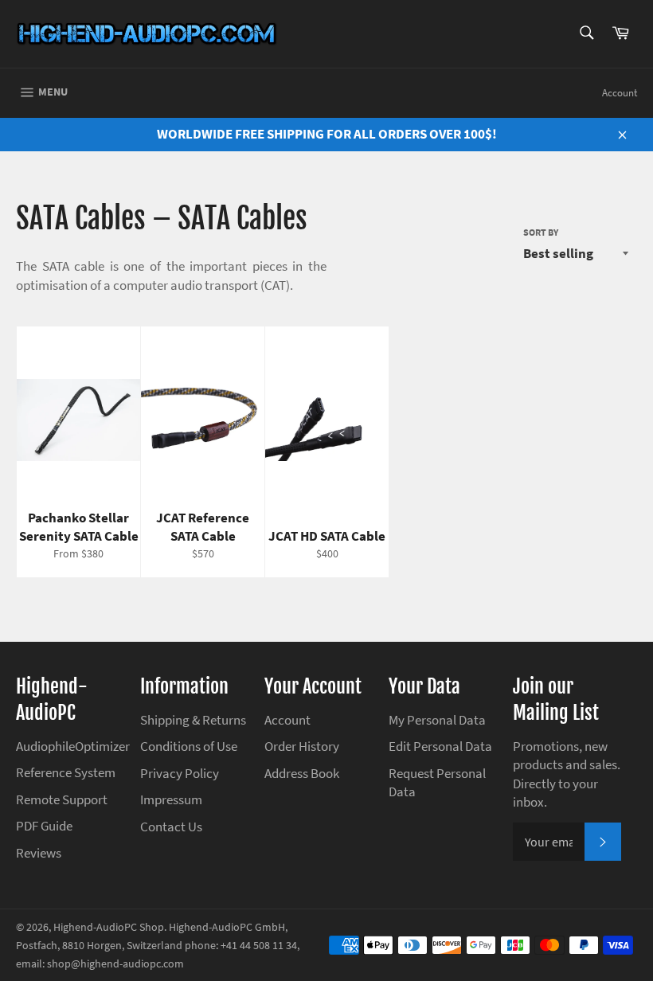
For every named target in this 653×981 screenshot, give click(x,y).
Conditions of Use (188, 746)
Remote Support (62, 799)
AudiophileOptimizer (73, 746)
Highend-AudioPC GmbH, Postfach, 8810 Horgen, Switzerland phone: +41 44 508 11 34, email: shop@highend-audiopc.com (157, 945)
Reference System (65, 772)
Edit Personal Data (440, 746)
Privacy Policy (179, 773)
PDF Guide (44, 825)
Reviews (38, 853)
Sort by (540, 232)
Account (619, 93)
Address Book (301, 773)
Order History (301, 746)
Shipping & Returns (193, 720)
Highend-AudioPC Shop (108, 927)
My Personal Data (437, 720)
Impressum (171, 799)
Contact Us (171, 826)
